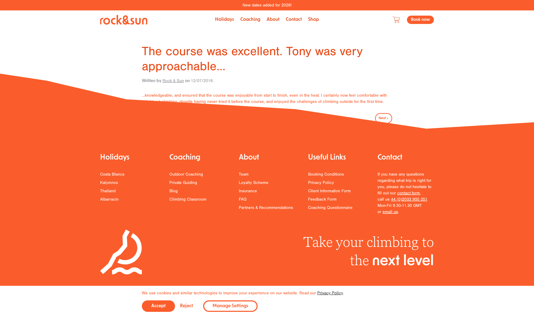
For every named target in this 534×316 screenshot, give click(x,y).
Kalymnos (109, 182)
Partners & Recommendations (266, 207)
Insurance (248, 191)
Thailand (108, 191)
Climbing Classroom (188, 199)
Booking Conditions (326, 174)
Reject (186, 306)
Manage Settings (230, 306)
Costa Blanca (112, 174)
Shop (313, 19)
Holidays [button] (224, 19)
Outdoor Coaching (186, 174)
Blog (173, 191)
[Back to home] (123, 19)
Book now (420, 20)
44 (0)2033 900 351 (409, 199)
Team (244, 174)
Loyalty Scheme (253, 182)
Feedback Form (322, 199)
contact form (408, 193)
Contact (294, 19)
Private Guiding (183, 182)
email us (390, 211)
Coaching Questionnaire (330, 207)
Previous (154, 118)
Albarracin (109, 199)
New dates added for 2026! (267, 5)
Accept (158, 306)
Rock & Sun (173, 80)
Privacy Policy (321, 182)
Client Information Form (329, 191)
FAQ (243, 199)
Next (382, 118)
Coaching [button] (250, 19)
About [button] (273, 19)
